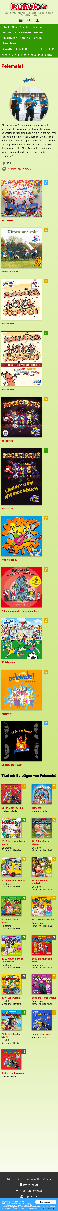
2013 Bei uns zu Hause (10, 921)
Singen (38, 32)
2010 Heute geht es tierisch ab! (12, 960)
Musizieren (10, 38)
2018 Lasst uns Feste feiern (13, 843)
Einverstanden (45, 1202)
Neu (14, 27)
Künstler (8, 49)
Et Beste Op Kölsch (11, 764)
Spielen (25, 38)
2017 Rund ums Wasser (40, 843)
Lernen (37, 38)
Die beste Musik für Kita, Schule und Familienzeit (29, 14)
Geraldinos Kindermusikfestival (11, 849)
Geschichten (10, 43)
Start (6, 27)
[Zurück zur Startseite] (29, 6)
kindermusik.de (9, 811)
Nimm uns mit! (9, 271)
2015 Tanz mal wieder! (40, 882)
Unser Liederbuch (41, 1033)
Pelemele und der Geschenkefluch (20, 610)
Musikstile (9, 32)
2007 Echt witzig (10, 997)
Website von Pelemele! (19, 168)
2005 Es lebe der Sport (10, 1035)
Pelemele (6, 713)
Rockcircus (7, 440)
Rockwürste (8, 323)
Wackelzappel (9, 559)
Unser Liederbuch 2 (12, 807)
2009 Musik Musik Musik (42, 960)
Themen (36, 27)
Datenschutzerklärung (46, 1208)
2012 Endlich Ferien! (43, 919)
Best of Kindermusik (12, 1073)
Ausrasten (7, 220)
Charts (24, 27)
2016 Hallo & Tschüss (13, 880)
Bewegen (25, 32)
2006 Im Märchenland (44, 997)
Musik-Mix (45, 54)
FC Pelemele (8, 662)
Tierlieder (37, 807)
